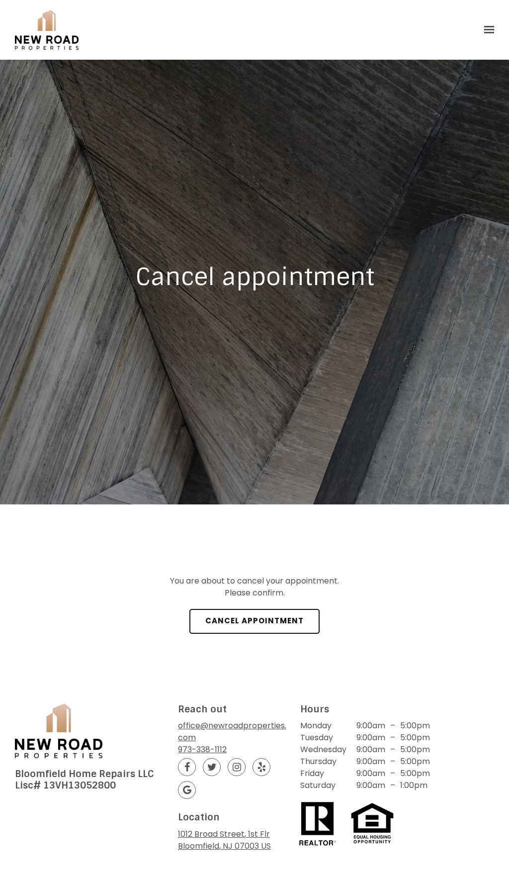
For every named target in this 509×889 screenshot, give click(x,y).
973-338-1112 (202, 749)
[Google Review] (187, 790)
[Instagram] (237, 767)
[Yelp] (261, 767)
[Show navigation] (486, 29)
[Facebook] (187, 767)
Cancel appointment (254, 620)
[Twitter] (212, 767)
